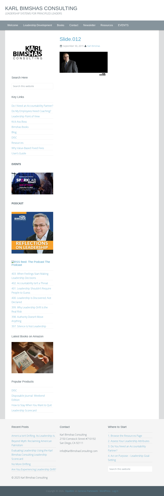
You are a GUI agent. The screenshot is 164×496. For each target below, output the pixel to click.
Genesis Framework (88, 490)
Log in (115, 490)
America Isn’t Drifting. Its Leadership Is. (33, 436)
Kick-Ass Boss (19, 121)
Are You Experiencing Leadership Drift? (34, 469)
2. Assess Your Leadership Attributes (128, 441)
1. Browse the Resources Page (125, 436)
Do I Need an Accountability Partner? (32, 106)
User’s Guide (19, 153)
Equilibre (70, 490)
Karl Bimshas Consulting (41, 8)
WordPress (105, 490)
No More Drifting (21, 464)
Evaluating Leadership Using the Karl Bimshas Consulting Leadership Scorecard (32, 455)
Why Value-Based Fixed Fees (28, 148)
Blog (14, 132)
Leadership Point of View (26, 116)
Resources (17, 143)
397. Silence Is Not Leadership (29, 326)
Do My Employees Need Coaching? (31, 111)
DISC (14, 137)
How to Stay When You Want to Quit (32, 405)
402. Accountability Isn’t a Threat (30, 283)
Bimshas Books (20, 127)
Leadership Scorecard (24, 410)
